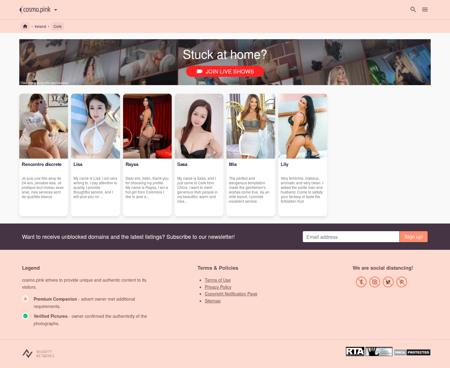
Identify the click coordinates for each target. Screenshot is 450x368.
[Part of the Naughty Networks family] (38, 353)
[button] (35, 9)
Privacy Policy (218, 287)
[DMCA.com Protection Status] (412, 354)
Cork (58, 26)
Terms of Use (218, 280)
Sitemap (213, 301)
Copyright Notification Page (231, 294)
